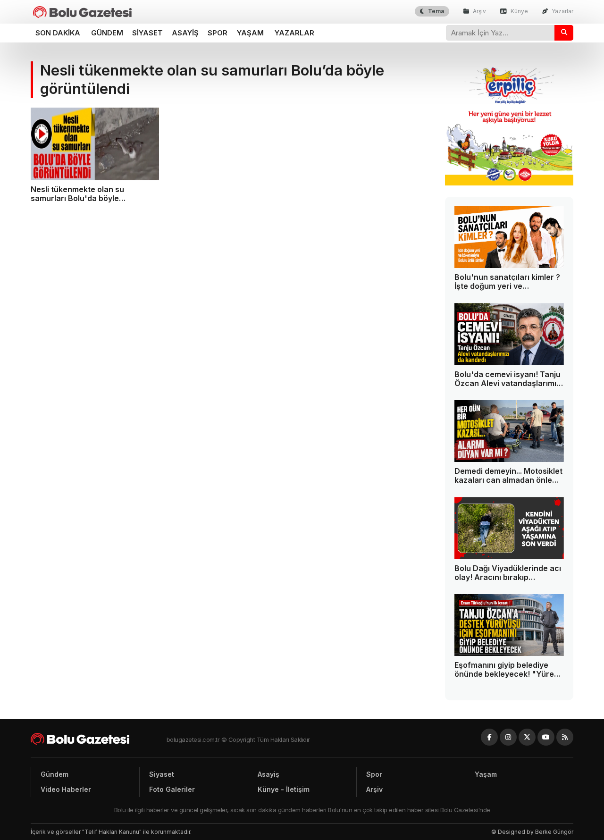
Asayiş (185, 32)
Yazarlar (561, 11)
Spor (217, 32)
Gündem (107, 32)
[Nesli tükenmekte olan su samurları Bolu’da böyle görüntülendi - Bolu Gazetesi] (82, 12)
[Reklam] (509, 182)
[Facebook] (489, 737)
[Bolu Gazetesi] (99, 739)
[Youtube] (545, 737)
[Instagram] (508, 737)
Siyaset (147, 32)
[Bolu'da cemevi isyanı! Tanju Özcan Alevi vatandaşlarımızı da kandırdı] (509, 334)
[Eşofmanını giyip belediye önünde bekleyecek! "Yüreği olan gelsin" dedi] (509, 625)
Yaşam (250, 32)
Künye (518, 11)
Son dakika (57, 32)
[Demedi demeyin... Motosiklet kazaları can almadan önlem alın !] (509, 431)
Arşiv (478, 11)
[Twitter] (527, 737)
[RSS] (564, 737)
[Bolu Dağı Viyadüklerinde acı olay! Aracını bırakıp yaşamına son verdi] (509, 528)
